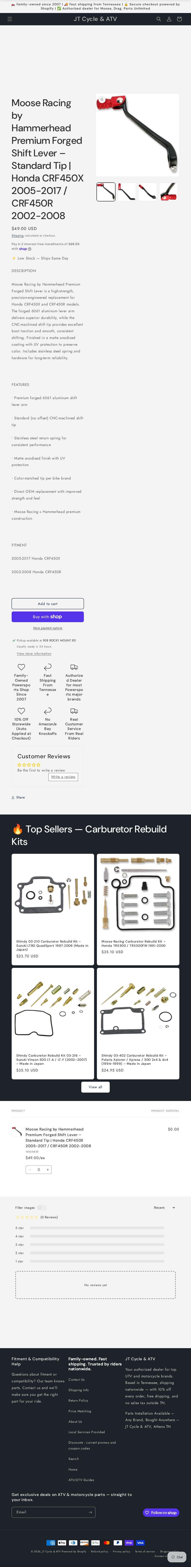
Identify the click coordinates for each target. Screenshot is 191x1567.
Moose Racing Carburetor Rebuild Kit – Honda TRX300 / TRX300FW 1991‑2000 (134, 944)
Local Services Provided (86, 1432)
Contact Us (76, 1379)
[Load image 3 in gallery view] (147, 192)
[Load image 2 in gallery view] (127, 192)
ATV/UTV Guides (81, 1480)
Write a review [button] (63, 776)
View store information (34, 653)
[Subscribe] (90, 1512)
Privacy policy (121, 1551)
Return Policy (78, 1400)
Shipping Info (78, 1390)
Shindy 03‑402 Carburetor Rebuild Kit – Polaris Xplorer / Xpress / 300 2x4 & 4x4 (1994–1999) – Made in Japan (135, 1060)
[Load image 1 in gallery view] (106, 192)
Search (73, 1458)
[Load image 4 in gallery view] (168, 192)
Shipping (18, 235)
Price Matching (79, 1411)
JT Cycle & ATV (51, 1551)
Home (72, 1469)
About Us (75, 1421)
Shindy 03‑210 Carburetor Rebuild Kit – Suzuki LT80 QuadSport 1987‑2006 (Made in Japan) (52, 946)
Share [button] (20, 797)
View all (95, 1087)
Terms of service (145, 1551)
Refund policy (99, 1551)
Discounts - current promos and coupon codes (92, 1445)
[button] (10, 19)
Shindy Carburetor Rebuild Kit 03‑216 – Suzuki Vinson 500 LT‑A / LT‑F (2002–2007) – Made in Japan (51, 1060)
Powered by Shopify (74, 1551)
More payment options (47, 628)
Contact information (167, 1556)
